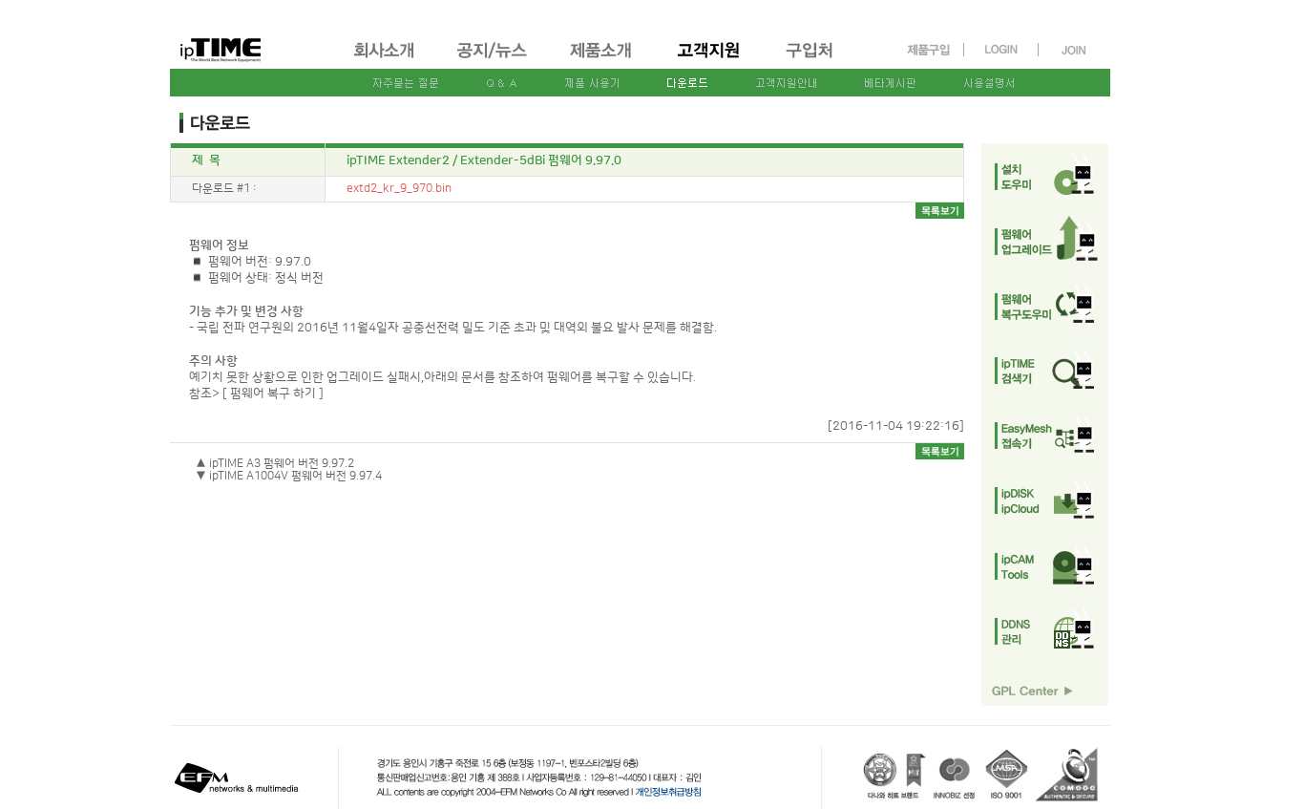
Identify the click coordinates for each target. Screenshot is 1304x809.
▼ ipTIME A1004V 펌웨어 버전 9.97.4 (289, 476)
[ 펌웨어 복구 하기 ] (273, 393)
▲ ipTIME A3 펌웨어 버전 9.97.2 (275, 464)
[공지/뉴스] (493, 60)
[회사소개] (385, 60)
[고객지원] (710, 60)
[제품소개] (602, 60)
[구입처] (818, 60)
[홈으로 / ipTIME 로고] (252, 35)
